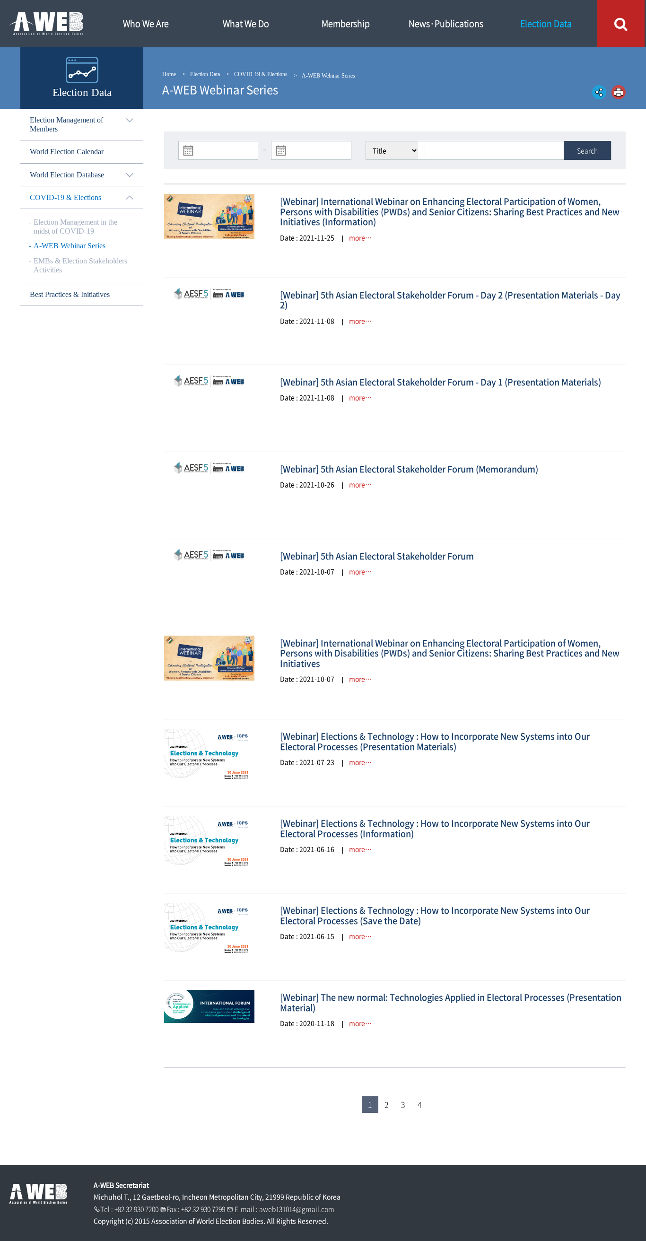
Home (169, 74)
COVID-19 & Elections (261, 74)
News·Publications (446, 23)
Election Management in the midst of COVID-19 (75, 226)
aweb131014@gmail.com (296, 1209)
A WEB (47, 23)
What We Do (246, 23)
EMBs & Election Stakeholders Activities (80, 265)
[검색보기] (621, 23)
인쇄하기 (618, 92)
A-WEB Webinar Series (69, 246)
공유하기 (599, 92)
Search (587, 150)
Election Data (546, 23)
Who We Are (146, 23)
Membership (346, 23)
